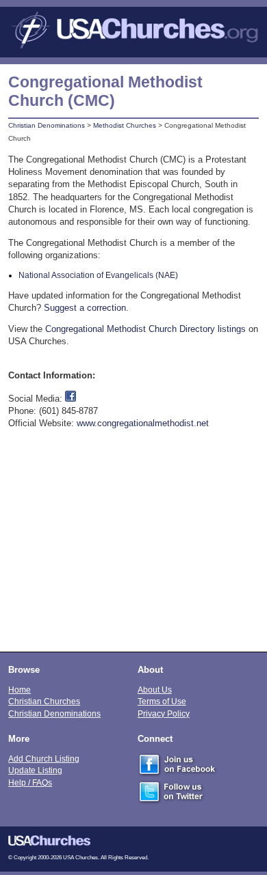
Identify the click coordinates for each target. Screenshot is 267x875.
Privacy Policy (164, 713)
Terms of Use (162, 701)
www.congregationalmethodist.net (143, 423)
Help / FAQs (30, 782)
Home (19, 689)
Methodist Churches (124, 125)
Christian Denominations (46, 125)
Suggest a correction (85, 308)
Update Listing (35, 770)
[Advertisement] (133, 547)
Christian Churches (44, 701)
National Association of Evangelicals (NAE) (98, 275)
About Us (155, 689)
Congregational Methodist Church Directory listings (145, 329)
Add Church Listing (43, 758)
